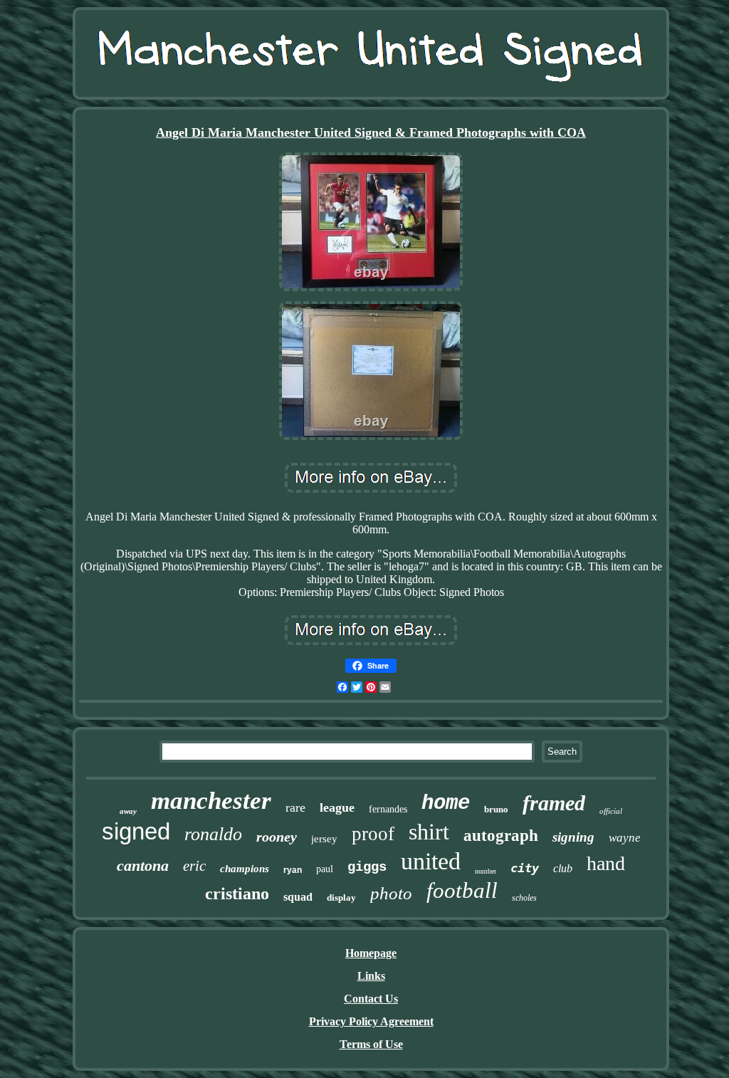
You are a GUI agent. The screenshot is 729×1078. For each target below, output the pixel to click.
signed (136, 831)
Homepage (371, 953)
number (485, 871)
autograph (500, 835)
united (431, 861)
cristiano (237, 893)
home (445, 803)
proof (373, 833)
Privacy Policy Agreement (371, 1021)
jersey (324, 838)
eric (194, 865)
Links (371, 976)
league (337, 807)
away (128, 811)
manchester (211, 801)
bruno (496, 809)
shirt (429, 831)
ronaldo (213, 834)
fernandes (388, 809)
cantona (143, 865)
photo (391, 893)
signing (573, 837)
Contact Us (371, 999)
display (341, 897)
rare (295, 807)
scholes (524, 898)
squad (298, 897)
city (524, 868)
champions (244, 868)
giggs (367, 867)
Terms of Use (371, 1044)
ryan (292, 870)
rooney (276, 836)
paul (324, 869)
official (610, 811)
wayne (625, 837)
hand (606, 863)
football (462, 890)
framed (554, 803)
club (562, 868)
